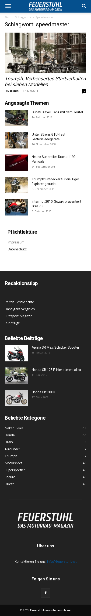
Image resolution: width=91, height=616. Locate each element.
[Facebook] (45, 593)
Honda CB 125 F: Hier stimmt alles (56, 370)
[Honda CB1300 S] (16, 398)
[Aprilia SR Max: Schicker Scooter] (16, 353)
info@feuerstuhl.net (62, 561)
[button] (84, 6)
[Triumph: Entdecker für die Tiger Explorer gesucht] (16, 185)
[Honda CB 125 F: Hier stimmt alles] (16, 375)
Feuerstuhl (12, 90)
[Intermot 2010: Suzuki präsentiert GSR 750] (16, 207)
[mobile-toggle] (7, 6)
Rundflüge (12, 323)
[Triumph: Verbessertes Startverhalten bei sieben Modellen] (45, 53)
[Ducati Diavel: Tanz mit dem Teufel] (16, 118)
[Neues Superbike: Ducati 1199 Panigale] (16, 163)
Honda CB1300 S (44, 392)
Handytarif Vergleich (20, 309)
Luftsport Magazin (18, 316)
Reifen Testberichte (19, 302)
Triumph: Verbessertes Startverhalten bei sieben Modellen (45, 81)
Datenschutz (17, 249)
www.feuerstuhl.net (58, 610)
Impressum (15, 242)
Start (8, 17)
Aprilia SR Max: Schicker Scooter (55, 347)
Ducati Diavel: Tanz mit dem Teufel (57, 112)
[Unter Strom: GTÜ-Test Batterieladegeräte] (16, 140)
